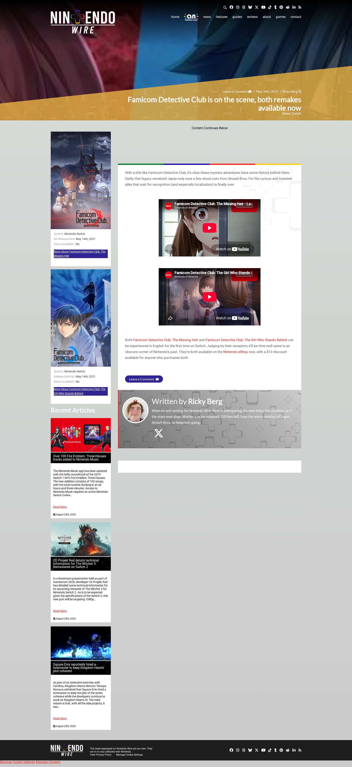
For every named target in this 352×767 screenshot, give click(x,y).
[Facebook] (231, 7)
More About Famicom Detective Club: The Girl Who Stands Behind (80, 391)
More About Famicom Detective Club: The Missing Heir (80, 254)
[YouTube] (263, 7)
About (267, 17)
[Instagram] (237, 7)
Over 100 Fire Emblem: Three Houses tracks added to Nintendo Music (79, 457)
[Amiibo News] (191, 17)
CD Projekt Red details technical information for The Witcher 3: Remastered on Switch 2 (76, 563)
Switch (296, 113)
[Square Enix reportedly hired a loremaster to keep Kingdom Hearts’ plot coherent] (81, 659)
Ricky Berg (290, 91)
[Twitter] (256, 7)
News (207, 17)
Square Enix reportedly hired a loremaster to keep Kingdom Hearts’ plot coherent (78, 668)
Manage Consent (48, 762)
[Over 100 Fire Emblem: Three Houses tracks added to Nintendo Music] (81, 451)
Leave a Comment (235, 91)
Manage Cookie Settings (129, 754)
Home (175, 17)
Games (281, 17)
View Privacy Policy (100, 754)
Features (222, 17)
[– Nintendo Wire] (83, 23)
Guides (237, 17)
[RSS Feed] (299, 7)
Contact (295, 17)
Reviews (252, 17)
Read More (60, 507)
